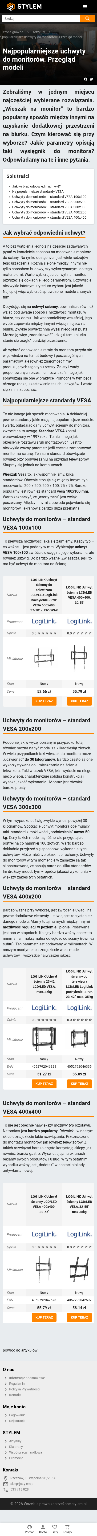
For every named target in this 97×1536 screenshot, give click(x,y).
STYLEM (29, 6)
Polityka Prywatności (24, 1389)
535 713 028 (19, 1489)
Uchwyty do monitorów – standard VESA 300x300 (49, 207)
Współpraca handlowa (25, 1452)
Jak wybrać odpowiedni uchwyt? (36, 186)
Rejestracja (16, 1421)
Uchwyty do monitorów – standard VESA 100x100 (49, 197)
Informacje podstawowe (26, 1378)
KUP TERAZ (44, 701)
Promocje (15, 1458)
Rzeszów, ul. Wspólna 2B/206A (33, 1478)
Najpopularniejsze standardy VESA (38, 191)
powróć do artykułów (20, 1350)
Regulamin (16, 1384)
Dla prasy (15, 1447)
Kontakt (14, 1395)
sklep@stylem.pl (22, 1484)
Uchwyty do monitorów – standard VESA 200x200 (49, 202)
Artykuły (14, 1441)
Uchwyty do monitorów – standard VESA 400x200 (49, 212)
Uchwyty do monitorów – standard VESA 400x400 (49, 217)
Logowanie (16, 1415)
